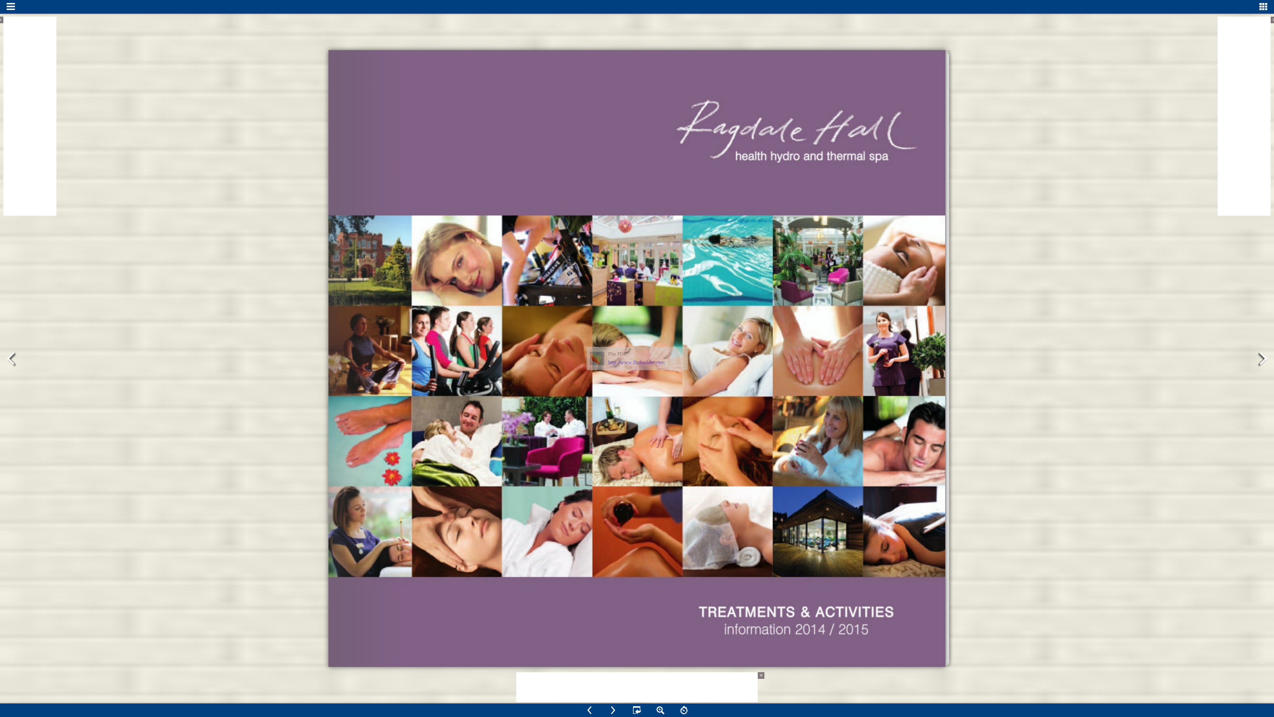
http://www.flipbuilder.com (636, 362)
